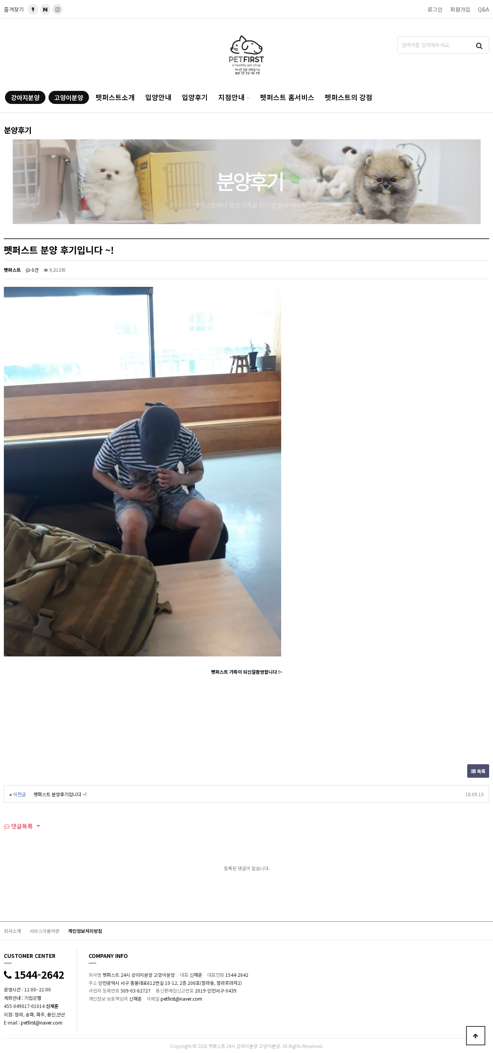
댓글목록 (21, 826)
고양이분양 (68, 97)
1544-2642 (38, 974)
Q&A (483, 9)
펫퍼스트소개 (115, 97)
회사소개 (12, 930)
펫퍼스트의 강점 (348, 97)
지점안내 (231, 97)
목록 (480, 771)
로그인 (435, 9)
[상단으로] (475, 1035)
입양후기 (195, 97)
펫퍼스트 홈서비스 (287, 97)
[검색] (479, 45)
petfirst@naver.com (41, 1022)
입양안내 (158, 97)
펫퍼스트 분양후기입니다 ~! (60, 794)
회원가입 (460, 9)
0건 (34, 269)
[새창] (45, 9)
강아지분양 (25, 97)
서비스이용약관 (44, 930)
